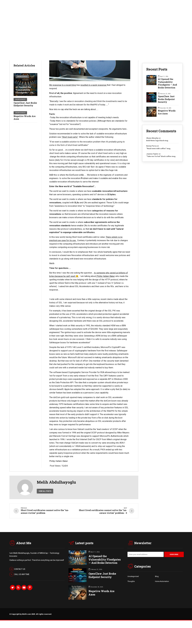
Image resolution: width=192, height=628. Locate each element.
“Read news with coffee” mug (158, 148)
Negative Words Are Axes (25, 117)
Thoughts (131, 581)
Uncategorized (22, 76)
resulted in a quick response (93, 85)
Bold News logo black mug (157, 141)
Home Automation (162, 581)
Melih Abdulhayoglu (56, 482)
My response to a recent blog (62, 85)
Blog (157, 576)
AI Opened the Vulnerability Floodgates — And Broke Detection (25, 91)
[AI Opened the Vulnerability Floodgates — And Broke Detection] (25, 84)
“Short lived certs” (70, 137)
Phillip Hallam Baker (105, 276)
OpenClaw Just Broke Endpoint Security (25, 104)
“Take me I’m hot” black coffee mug (160, 156)
